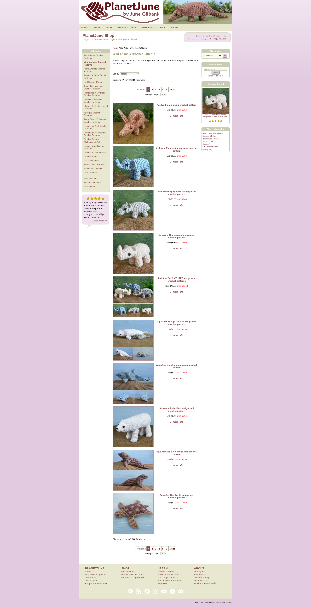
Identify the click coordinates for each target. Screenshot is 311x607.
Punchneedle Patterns (94, 164)
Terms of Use (207, 141)
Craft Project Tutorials (168, 577)
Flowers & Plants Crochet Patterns (96, 107)
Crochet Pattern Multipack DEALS (92, 140)
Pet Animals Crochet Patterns (93, 56)
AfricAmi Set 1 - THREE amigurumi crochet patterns (176, 279)
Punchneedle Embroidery (170, 580)
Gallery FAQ (207, 149)
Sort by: (116, 74)
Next (172, 89)
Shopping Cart (219, 38)
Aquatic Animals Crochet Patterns (95, 76)
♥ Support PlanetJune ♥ (96, 583)
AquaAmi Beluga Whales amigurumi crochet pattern (176, 322)
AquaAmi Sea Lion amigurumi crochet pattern (176, 453)
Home (88, 571)
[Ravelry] (172, 591)
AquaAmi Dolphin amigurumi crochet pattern (176, 366)
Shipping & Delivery (210, 136)
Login (198, 35)
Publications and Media (205, 583)
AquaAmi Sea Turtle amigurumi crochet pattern (177, 496)
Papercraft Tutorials (93, 168)
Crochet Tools (90, 156)
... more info (176, 115)
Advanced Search (216, 76)
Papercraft (163, 583)
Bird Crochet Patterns (94, 82)
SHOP (97, 27)
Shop (115, 48)
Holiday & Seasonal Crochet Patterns (93, 100)
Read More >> (100, 220)
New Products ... (92, 178)
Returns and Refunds (210, 139)
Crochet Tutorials (166, 571)
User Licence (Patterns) (132, 574)
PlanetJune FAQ (201, 577)
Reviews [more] (216, 84)
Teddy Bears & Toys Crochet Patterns (93, 87)
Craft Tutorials (90, 172)
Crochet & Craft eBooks (95, 152)
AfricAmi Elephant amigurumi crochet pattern (176, 149)
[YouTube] (164, 591)
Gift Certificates (91, 160)
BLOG (109, 27)
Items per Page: (152, 95)
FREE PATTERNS (127, 27)
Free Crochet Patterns (168, 574)
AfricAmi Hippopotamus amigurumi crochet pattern (176, 192)
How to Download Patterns (212, 133)
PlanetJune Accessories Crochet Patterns (95, 134)
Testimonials (200, 574)
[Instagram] (155, 591)
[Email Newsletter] (130, 591)
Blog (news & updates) (95, 574)
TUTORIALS (148, 27)
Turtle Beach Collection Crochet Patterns (95, 120)
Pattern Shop (127, 571)
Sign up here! (206, 39)
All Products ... (91, 186)
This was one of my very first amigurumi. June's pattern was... (215, 116)
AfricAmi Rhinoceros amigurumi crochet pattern (176, 236)
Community (91, 577)
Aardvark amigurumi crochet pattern (176, 105)
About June (199, 571)
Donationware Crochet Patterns (94, 147)
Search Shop (215, 64)
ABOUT (174, 27)
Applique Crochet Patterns (92, 114)
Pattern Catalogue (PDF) (132, 577)
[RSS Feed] (138, 591)
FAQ (162, 27)
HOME (84, 27)
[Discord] (180, 591)
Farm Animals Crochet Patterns (94, 70)
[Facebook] (147, 591)
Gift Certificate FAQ (210, 147)
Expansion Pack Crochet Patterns (95, 127)
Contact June (207, 144)
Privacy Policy (200, 580)
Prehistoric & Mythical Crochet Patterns (94, 94)
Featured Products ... (94, 182)
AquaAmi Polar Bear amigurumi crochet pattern (176, 409)
